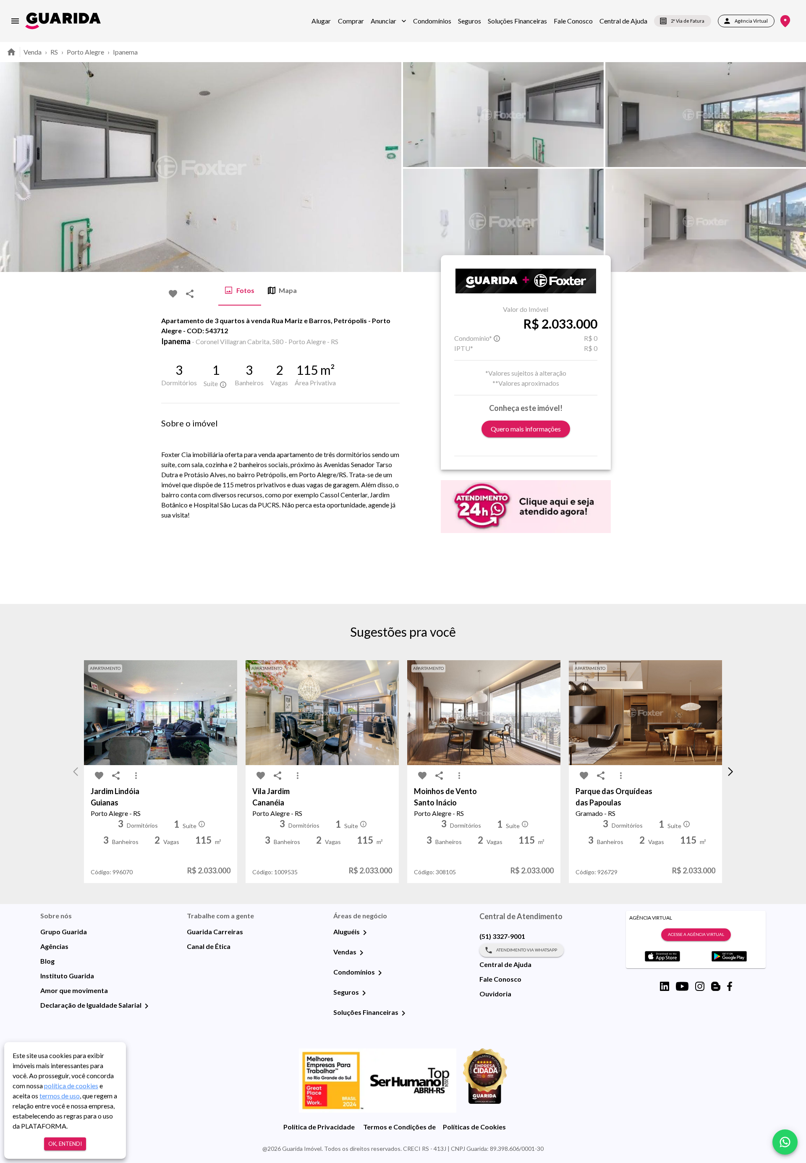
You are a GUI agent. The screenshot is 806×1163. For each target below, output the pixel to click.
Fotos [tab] (245, 290)
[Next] (793, 167)
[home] (63, 21)
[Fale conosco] (785, 1142)
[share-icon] (189, 293)
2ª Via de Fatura (687, 21)
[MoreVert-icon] (136, 775)
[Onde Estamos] (785, 21)
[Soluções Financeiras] (403, 1013)
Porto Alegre (85, 52)
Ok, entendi (65, 1143)
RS (54, 52)
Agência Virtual (751, 21)
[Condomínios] (380, 973)
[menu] (15, 21)
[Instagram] (700, 986)
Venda (33, 52)
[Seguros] (364, 993)
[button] (388, 21)
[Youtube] (682, 986)
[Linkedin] (665, 986)
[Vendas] (361, 953)
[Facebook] (729, 986)
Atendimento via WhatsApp (526, 949)
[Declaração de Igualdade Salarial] (146, 1006)
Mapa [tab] (288, 290)
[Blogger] (716, 986)
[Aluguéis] (365, 933)
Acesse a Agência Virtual (696, 934)
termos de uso (59, 1096)
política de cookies (71, 1086)
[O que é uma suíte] (223, 384)
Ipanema (125, 52)
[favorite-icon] (173, 293)
